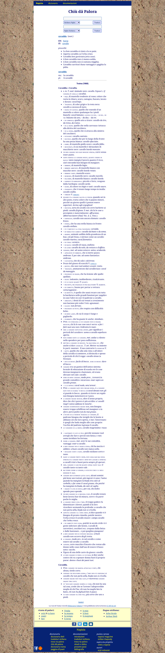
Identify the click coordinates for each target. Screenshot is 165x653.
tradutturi (58, 639)
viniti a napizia (104, 645)
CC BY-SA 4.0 (111, 606)
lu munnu (68, 613)
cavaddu (62, 36)
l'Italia (67, 610)
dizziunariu (53, 3)
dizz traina (58, 647)
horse (65, 41)
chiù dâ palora (57, 644)
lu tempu (68, 616)
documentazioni (70, 3)
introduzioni (79, 637)
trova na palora (57, 642)
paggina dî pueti (58, 649)
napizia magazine (105, 637)
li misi (85, 610)
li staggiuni (88, 616)
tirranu (76, 194)
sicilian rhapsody (105, 639)
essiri (43, 616)
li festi (85, 613)
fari (43, 618)
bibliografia (79, 649)
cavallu (93, 263)
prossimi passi (80, 647)
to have (51, 613)
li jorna (67, 618)
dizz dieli (57, 637)
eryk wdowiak (104, 650)
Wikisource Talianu (75, 606)
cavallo (65, 43)
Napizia (81, 629)
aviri (43, 613)
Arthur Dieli (111, 616)
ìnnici (81, 602)
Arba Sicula (111, 613)
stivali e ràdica (80, 644)
